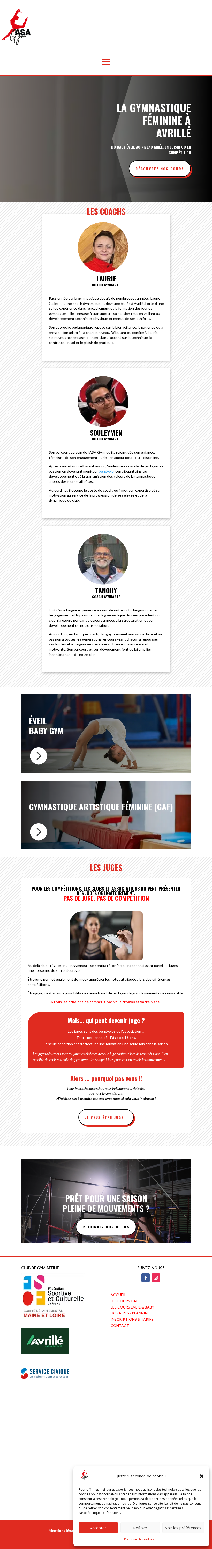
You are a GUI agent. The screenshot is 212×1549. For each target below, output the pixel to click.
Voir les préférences (183, 1527)
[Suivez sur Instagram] (156, 1277)
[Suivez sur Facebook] (145, 1277)
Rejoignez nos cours (106, 1226)
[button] (201, 1476)
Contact (120, 1325)
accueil (118, 1294)
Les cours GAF (124, 1301)
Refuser (140, 1527)
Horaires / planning (130, 1313)
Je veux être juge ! (106, 1117)
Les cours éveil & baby (132, 1307)
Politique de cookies (139, 1539)
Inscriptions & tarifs (132, 1319)
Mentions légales (63, 1530)
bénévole (106, 471)
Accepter (98, 1527)
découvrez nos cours (159, 168)
